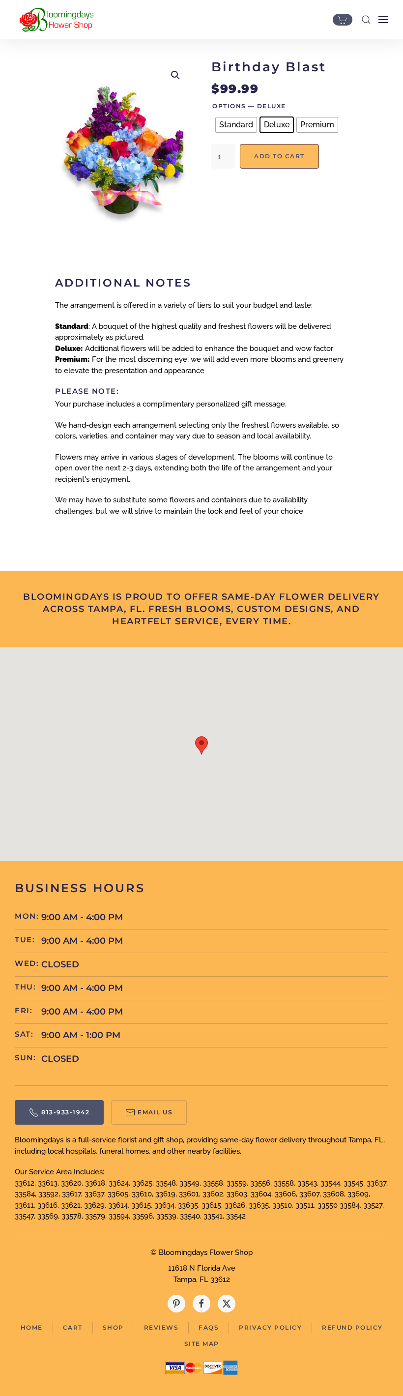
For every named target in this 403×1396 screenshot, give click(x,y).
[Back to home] (54, 19)
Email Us (155, 1112)
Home (32, 1327)
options (229, 106)
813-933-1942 (65, 1112)
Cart (73, 1327)
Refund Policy (352, 1327)
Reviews (161, 1327)
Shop (113, 1327)
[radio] (236, 124)
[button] (366, 19)
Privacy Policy (270, 1327)
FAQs (209, 1327)
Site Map (201, 1343)
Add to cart (279, 156)
